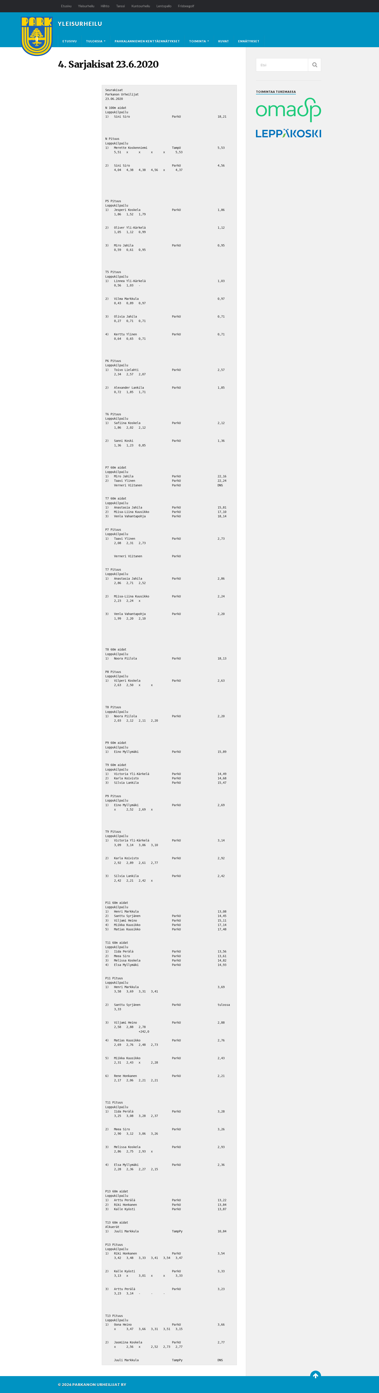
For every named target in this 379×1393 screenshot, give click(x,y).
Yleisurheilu (86, 6)
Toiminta (197, 41)
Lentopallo (164, 6)
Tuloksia (94, 41)
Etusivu (66, 6)
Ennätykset (248, 41)
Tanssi (120, 6)
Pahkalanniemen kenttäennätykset (147, 41)
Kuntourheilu (140, 6)
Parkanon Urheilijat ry (99, 1384)
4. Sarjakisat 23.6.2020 (108, 64)
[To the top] (315, 1376)
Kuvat (223, 41)
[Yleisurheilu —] (37, 36)
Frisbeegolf (186, 6)
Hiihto (105, 6)
